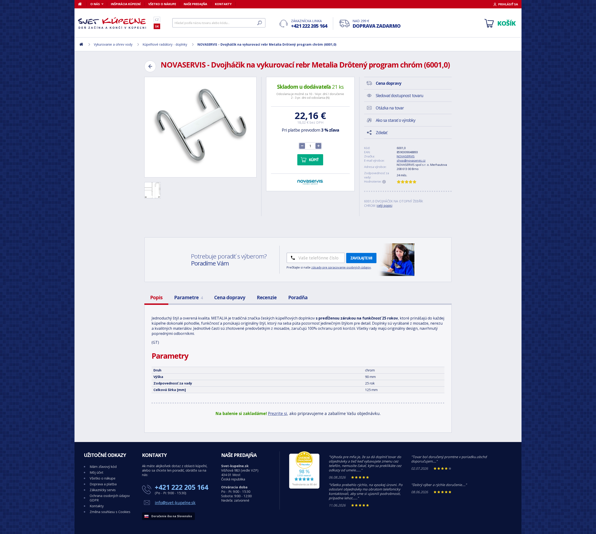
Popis (156, 297)
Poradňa (298, 297)
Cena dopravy (229, 297)
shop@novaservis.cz (411, 160)
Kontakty (223, 4)
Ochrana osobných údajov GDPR (110, 497)
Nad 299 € (376, 24)
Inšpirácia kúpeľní (126, 4)
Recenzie (267, 297)
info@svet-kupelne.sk (175, 502)
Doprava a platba (103, 484)
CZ (157, 19)
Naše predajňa (195, 4)
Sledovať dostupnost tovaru (399, 95)
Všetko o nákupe (162, 4)
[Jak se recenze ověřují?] (384, 182)
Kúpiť (313, 159)
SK (157, 26)
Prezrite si (277, 413)
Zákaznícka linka (309, 24)
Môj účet (96, 472)
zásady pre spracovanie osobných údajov (341, 267)
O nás (95, 4)
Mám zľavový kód (103, 466)
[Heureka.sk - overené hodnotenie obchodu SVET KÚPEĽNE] (304, 487)
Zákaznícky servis (103, 490)
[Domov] (82, 4)
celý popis (384, 205)
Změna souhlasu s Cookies (110, 512)
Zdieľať (381, 132)
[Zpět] (150, 66)
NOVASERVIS (406, 156)
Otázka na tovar (390, 108)
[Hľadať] (259, 22)
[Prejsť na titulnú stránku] (113, 23)
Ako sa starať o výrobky (395, 120)
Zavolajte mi (361, 258)
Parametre (188, 297)
